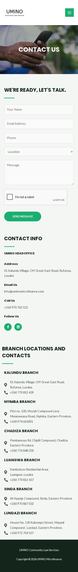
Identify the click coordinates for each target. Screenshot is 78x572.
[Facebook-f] (8, 327)
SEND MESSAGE (22, 216)
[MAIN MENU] (69, 12)
